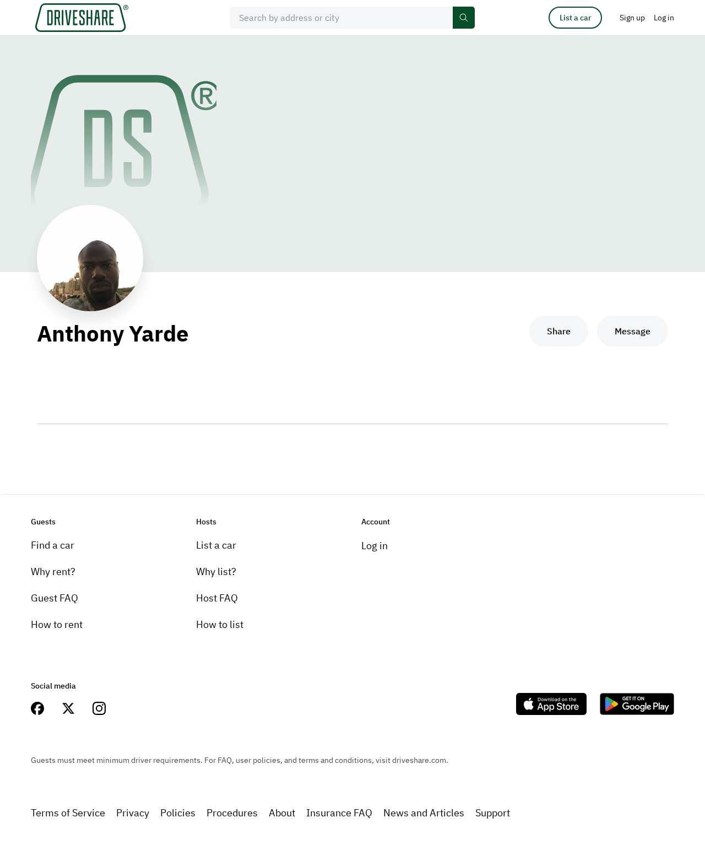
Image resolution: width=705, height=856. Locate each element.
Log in (374, 545)
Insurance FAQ (339, 812)
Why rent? (53, 571)
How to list (219, 624)
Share (559, 331)
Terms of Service (68, 812)
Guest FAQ (54, 598)
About (282, 812)
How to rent (57, 624)
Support (492, 812)
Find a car (52, 545)
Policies (178, 812)
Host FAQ (217, 598)
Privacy (132, 812)
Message (632, 331)
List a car (575, 18)
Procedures (232, 812)
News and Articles (423, 812)
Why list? (216, 571)
